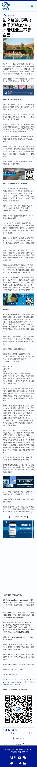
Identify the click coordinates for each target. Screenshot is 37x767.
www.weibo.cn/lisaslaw (12, 684)
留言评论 (14, 733)
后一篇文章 (18, 743)
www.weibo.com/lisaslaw (12, 682)
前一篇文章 (18, 737)
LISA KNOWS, (11, 749)
